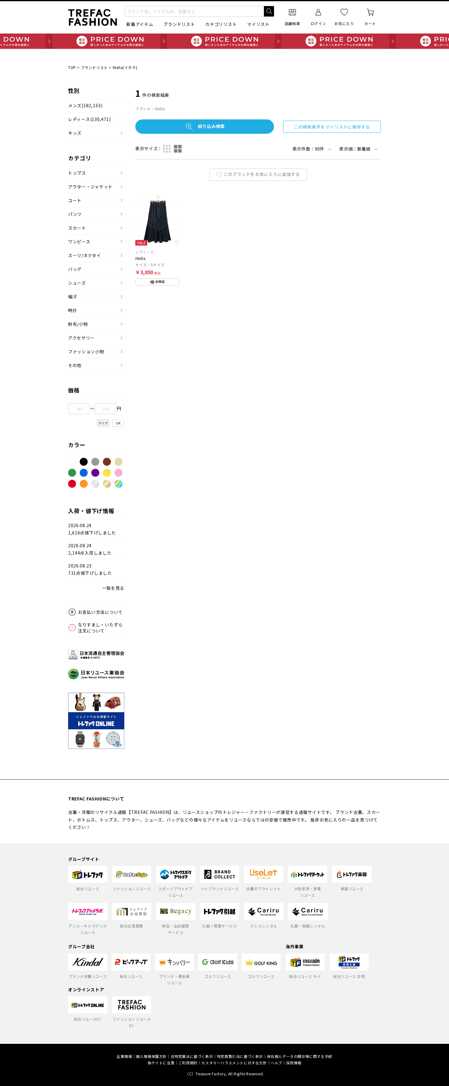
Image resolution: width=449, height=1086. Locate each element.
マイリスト (258, 24)
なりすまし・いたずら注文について (100, 627)
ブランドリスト (179, 24)
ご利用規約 (188, 1062)
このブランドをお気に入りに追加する (262, 174)
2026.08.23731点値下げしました (90, 569)
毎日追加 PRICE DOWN (224, 41)
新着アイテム (139, 24)
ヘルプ (276, 1062)
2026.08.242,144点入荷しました (89, 549)
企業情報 (124, 1056)
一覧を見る (113, 588)
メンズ (85, 105)
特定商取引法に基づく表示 (240, 1056)
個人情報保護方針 (151, 1056)
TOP (72, 67)
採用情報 (293, 1062)
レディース (89, 119)
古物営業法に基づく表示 (192, 1056)
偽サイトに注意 (161, 1062)
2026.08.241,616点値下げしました (92, 529)
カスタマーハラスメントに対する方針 (234, 1062)
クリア (103, 423)
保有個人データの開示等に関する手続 (299, 1056)
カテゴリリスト (221, 24)
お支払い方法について (100, 612)
